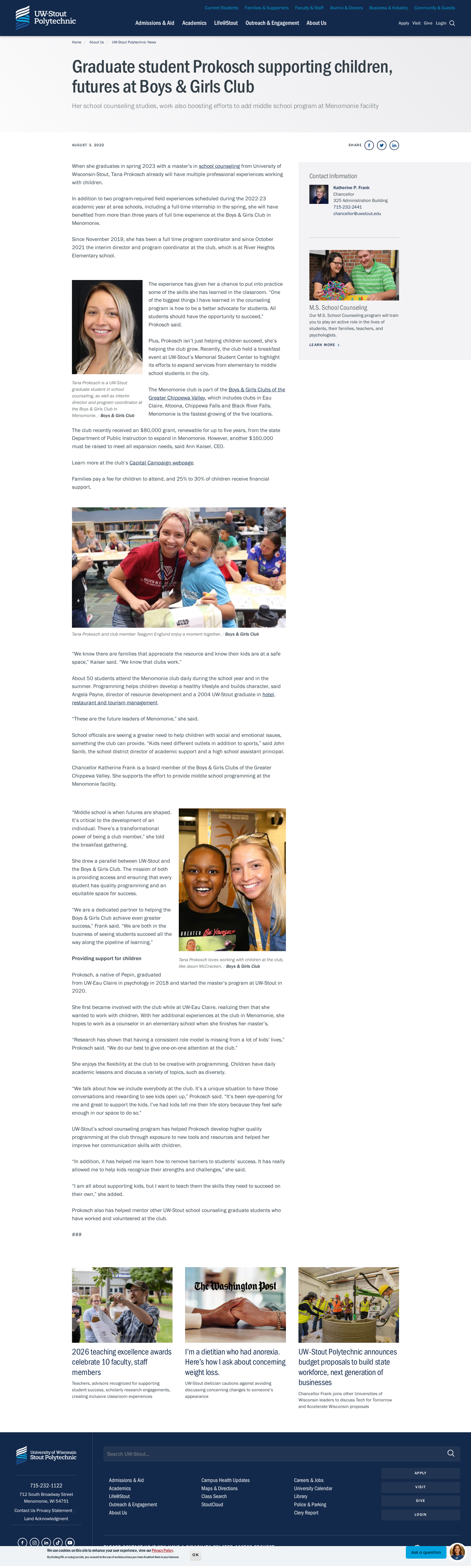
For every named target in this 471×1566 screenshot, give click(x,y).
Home (76, 42)
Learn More (322, 345)
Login (441, 23)
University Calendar (313, 1488)
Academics (194, 22)
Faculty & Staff (309, 8)
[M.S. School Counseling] (354, 275)
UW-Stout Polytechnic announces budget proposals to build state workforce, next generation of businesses (347, 1367)
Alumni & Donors (346, 8)
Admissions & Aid (154, 22)
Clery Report (306, 1513)
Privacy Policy (162, 1550)
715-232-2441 (347, 207)
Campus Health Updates (225, 1480)
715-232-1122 (46, 1485)
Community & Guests (434, 8)
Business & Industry (388, 8)
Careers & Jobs (309, 1480)
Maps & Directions (219, 1488)
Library (300, 1496)
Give (428, 23)
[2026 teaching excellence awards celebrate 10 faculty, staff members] (122, 1305)
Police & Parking (310, 1504)
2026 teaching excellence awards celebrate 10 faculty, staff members (121, 1362)
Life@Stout (226, 22)
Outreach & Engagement (272, 22)
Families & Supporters (267, 8)
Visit (416, 23)
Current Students (221, 8)
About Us (317, 22)
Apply (403, 23)
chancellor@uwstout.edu (357, 213)
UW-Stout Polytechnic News (134, 42)
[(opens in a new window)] (369, 145)
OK (195, 1555)
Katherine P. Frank (351, 187)
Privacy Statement (55, 1510)
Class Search (214, 1496)
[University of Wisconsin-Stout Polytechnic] (46, 1460)
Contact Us (25, 1510)
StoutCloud (212, 1504)
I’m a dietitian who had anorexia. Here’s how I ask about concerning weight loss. (235, 1362)
